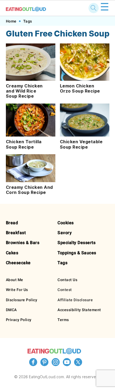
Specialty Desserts (76, 242)
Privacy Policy (19, 320)
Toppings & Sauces (76, 252)
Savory (64, 232)
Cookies (65, 222)
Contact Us (67, 280)
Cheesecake (18, 262)
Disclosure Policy (21, 300)
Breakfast (16, 232)
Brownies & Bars (23, 242)
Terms (63, 320)
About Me (14, 280)
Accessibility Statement (79, 310)
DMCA (11, 310)
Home (11, 21)
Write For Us (17, 290)
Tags (27, 21)
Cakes (12, 252)
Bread (12, 222)
